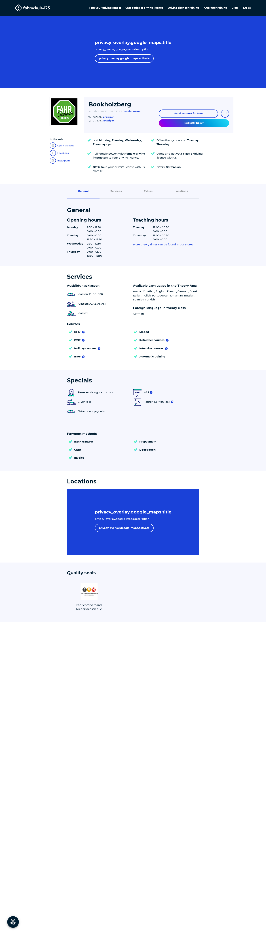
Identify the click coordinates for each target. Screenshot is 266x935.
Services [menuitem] (116, 191)
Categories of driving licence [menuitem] (144, 7)
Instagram (63, 160)
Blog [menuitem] (235, 7)
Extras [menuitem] (148, 191)
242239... (103, 116)
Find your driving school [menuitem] (105, 7)
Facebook (63, 152)
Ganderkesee (131, 111)
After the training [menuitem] (215, 7)
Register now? (194, 123)
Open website (65, 145)
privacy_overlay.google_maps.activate (124, 58)
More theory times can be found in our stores (163, 244)
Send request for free (188, 113)
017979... (104, 120)
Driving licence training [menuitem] (183, 7)
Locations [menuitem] (181, 191)
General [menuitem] (83, 191)
